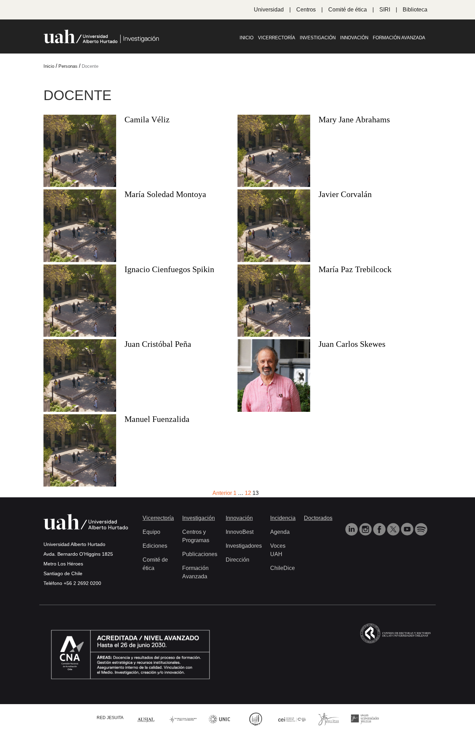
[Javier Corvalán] (274, 260)
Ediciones (155, 546)
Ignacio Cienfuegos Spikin (169, 269)
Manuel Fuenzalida (157, 419)
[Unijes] (365, 719)
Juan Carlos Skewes (352, 344)
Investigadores (244, 546)
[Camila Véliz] (79, 185)
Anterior (222, 493)
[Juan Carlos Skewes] (274, 410)
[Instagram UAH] (366, 529)
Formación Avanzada (399, 37)
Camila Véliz (147, 119)
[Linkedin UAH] (352, 529)
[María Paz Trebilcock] (274, 335)
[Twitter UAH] (394, 529)
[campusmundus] (292, 719)
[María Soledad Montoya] (79, 260)
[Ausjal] (146, 719)
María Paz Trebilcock (355, 269)
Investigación (318, 37)
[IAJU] (183, 719)
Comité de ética (347, 10)
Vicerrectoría (276, 37)
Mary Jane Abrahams (354, 119)
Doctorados (318, 518)
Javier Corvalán (345, 194)
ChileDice (282, 568)
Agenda (280, 532)
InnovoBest (239, 532)
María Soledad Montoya (165, 194)
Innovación (354, 37)
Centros (306, 10)
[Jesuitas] (328, 719)
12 (248, 493)
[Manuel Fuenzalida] (79, 485)
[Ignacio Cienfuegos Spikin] (79, 335)
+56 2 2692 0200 (82, 583)
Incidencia (283, 518)
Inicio (246, 37)
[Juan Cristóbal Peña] (79, 410)
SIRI (384, 10)
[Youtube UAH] (408, 529)
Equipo (151, 532)
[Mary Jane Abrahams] (274, 185)
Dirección (237, 560)
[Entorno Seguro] (255, 719)
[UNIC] (219, 719)
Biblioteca (415, 10)
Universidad (269, 10)
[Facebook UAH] (380, 529)
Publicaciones (199, 554)
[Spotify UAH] (421, 529)
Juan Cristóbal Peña (157, 344)
